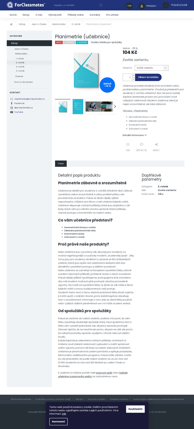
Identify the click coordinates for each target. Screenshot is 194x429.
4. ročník (20, 70)
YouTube (18, 112)
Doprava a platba (97, 399)
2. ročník (20, 62)
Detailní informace (133, 135)
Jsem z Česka (21, 48)
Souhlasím (135, 409)
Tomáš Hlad (160, 411)
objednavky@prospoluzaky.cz (29, 98)
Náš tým (79, 399)
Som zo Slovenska (23, 82)
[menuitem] (13, 14)
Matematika (21, 53)
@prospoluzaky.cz (23, 107)
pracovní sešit (104, 372)
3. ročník (20, 66)
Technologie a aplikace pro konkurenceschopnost (158, 399)
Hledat (101, 5)
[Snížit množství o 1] (133, 79)
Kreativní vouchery (119, 399)
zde (64, 414)
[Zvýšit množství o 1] (133, 75)
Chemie (19, 76)
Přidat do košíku (148, 77)
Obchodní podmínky (21, 399)
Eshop (14, 43)
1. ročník (20, 58)
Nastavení (58, 421)
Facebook (19, 103)
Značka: (106, 42)
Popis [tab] (61, 163)
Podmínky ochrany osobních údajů (53, 399)
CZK (130, 5)
